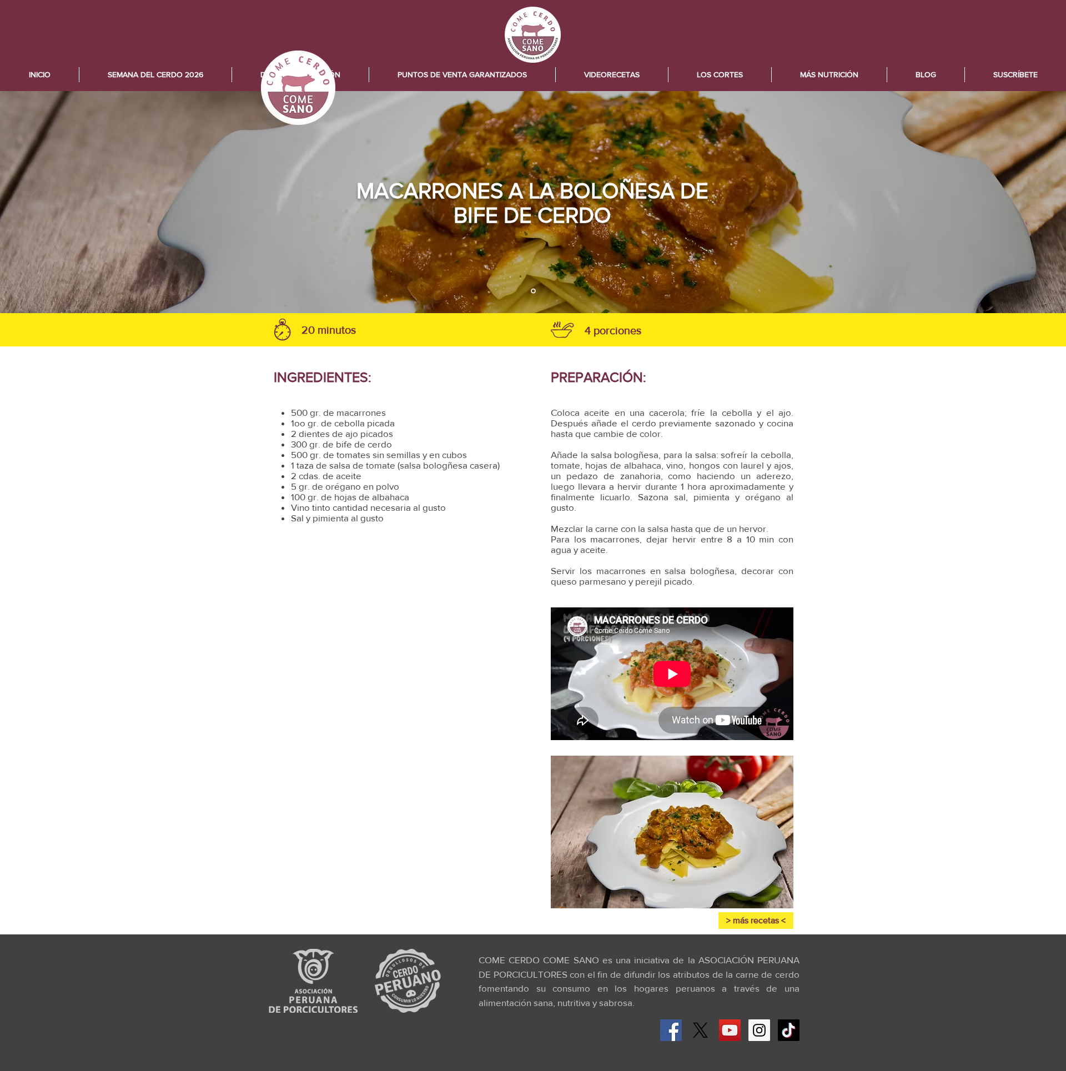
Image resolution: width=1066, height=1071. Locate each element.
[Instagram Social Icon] (759, 1030)
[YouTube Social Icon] (730, 1030)
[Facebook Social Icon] (671, 1030)
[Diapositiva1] (533, 291)
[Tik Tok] (789, 1030)
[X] (700, 1030)
